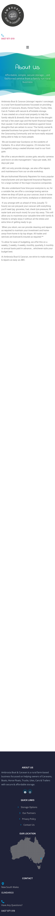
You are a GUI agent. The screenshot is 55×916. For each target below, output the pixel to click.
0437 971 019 (7, 38)
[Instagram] (30, 791)
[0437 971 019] (2, 34)
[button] (27, 47)
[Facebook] (25, 791)
